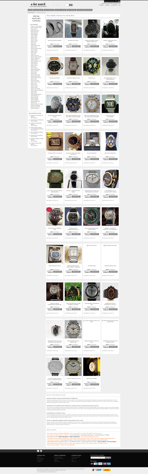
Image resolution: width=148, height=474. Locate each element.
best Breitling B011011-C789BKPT (102, 435)
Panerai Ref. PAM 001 (55, 78)
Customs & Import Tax (58, 458)
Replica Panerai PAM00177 (53, 445)
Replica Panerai (34, 67)
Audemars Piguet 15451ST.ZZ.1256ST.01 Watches (57, 441)
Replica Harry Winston (35, 106)
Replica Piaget (34, 72)
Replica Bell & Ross (35, 30)
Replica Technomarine (35, 81)
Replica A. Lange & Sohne (36, 26)
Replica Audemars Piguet (36, 27)
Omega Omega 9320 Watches (37, 119)
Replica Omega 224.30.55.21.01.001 (98, 443)
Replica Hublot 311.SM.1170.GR (80, 443)
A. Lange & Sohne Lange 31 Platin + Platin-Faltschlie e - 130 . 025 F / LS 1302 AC (54, 380)
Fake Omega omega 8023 (53, 440)
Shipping (107, 5)
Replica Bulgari (34, 35)
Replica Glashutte (34, 97)
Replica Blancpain (35, 31)
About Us (39, 457)
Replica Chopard (34, 40)
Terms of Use (74, 458)
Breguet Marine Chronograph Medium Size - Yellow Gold (55, 304)
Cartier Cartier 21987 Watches (80, 440)
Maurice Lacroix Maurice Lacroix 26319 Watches (97, 440)
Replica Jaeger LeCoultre (36, 56)
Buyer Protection (40, 458)
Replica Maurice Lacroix (36, 61)
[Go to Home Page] (30, 10)
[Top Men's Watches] (48, 10)
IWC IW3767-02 (91, 78)
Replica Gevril (34, 47)
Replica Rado (34, 73)
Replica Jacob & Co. (35, 55)
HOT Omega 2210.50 (75, 433)
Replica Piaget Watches (63, 436)
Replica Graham (34, 49)
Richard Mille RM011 (73, 40)
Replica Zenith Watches (75, 436)
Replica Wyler (34, 91)
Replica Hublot (34, 51)
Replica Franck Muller (35, 45)
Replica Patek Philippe (35, 69)
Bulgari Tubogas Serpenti (55, 40)
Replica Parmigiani (35, 108)
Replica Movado (34, 63)
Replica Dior (33, 42)
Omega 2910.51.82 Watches (37, 135)
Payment (101, 5)
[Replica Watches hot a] (38, 7)
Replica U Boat (34, 87)
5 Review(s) (56, 44)
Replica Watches (31, 12)
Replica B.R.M (34, 29)
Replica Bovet (34, 102)
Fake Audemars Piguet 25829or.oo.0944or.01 (58, 438)
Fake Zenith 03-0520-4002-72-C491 (89, 436)
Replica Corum (34, 41)
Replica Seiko (34, 79)
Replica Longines (34, 59)
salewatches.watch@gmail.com (113, 3)
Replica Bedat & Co (35, 95)
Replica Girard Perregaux (36, 48)
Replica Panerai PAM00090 (67, 445)
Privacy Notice (40, 459)
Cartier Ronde (92, 265)
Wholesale (74, 461)
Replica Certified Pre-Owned (37, 104)
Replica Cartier (34, 37)
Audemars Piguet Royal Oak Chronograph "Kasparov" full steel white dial (92, 192)
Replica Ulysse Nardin (35, 88)
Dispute (56, 459)
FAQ (119, 5)
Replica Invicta (34, 52)
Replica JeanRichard (35, 58)
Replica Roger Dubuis (35, 76)
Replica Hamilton (34, 98)
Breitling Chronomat (110, 153)
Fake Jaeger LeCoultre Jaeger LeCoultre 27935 (81, 438)
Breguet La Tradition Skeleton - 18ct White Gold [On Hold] (110, 229)
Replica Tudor (34, 84)
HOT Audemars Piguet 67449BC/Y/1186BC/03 (58, 433)
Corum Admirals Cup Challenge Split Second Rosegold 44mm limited (110, 192)
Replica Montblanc (35, 99)
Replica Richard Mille (35, 74)
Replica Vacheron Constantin (37, 90)
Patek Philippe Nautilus (55, 265)
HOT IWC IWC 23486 (87, 433)
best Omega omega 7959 (52, 436)
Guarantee (114, 5)
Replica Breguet (34, 33)
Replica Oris (33, 66)
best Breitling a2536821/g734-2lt (87, 435)
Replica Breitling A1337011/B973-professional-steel (59, 443)
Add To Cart (57, 46)
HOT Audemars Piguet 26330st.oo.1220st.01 (58, 435)
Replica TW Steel (34, 86)
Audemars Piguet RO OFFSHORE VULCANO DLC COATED (110, 304)
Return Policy (57, 461)
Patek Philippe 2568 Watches (67, 440)
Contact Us (39, 461)
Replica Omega (34, 65)
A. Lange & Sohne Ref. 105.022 (73, 378)
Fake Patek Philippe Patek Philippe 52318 (104, 438)
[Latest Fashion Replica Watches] (85, 10)
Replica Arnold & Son (35, 101)
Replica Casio (34, 38)
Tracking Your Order (76, 457)
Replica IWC (33, 54)
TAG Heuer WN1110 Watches (37, 132)
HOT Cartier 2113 (97, 433)
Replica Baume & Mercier (36, 94)
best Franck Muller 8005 (75, 435)
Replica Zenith (34, 93)
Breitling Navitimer (92, 378)
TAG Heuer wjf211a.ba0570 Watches (89, 441)
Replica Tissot (34, 83)
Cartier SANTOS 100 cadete (55, 153)
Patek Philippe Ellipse (110, 265)
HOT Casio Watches (102, 441)
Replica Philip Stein (35, 70)
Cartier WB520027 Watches (75, 441)
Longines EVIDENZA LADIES (73, 78)
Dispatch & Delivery (58, 457)
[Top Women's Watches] (60, 10)
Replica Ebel (33, 44)
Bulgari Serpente (91, 153)
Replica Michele (34, 62)
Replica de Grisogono (35, 105)
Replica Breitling (34, 34)
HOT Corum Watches (111, 441)
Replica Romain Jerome (36, 77)
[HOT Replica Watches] (72, 10)
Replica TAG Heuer (35, 80)
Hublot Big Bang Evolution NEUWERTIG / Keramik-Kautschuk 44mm (73, 304)
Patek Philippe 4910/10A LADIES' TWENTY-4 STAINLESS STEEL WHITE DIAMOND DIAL (73, 267)
